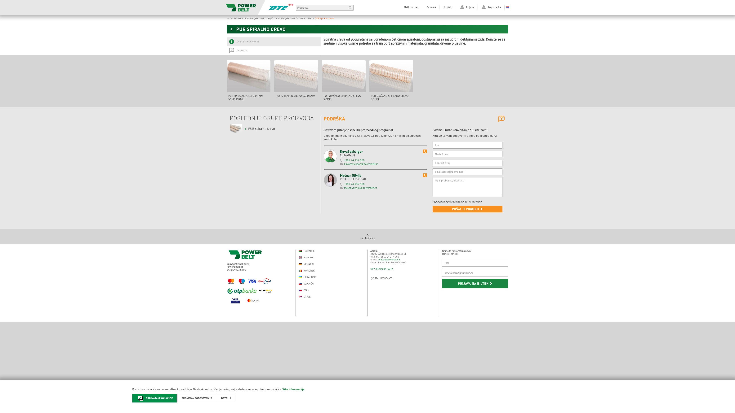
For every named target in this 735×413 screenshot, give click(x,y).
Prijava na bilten (474, 283)
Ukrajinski (310, 277)
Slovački (309, 283)
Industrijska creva (286, 18)
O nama (431, 7)
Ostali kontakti (382, 278)
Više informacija (293, 389)
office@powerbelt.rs (389, 259)
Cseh (306, 290)
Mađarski (309, 251)
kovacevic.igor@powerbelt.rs (361, 164)
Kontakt (448, 7)
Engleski (309, 257)
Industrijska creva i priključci (260, 18)
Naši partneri (411, 7)
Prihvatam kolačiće (159, 398)
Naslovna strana (235, 18)
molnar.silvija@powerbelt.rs (360, 187)
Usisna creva (305, 18)
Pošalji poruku (466, 209)
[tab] (274, 41)
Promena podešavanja (196, 398)
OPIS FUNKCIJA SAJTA (381, 269)
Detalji (226, 398)
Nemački (309, 264)
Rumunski (309, 270)
